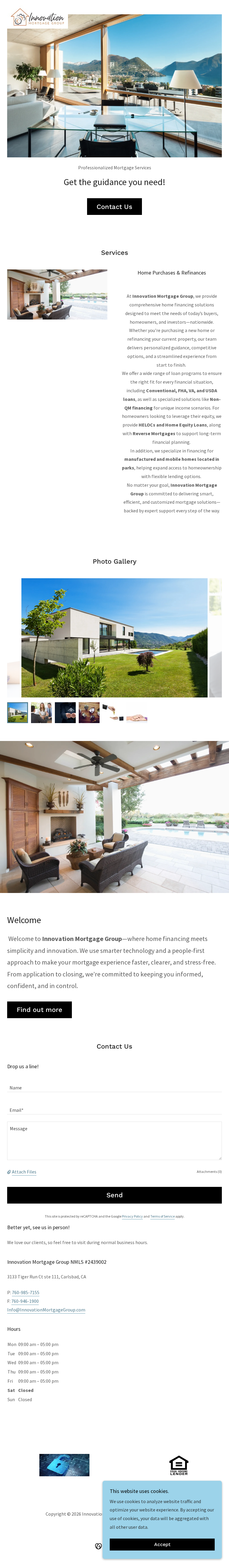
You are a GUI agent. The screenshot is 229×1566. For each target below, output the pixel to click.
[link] (37, 7)
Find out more (39, 1009)
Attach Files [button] (24, 1172)
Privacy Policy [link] (132, 1216)
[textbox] (114, 1084)
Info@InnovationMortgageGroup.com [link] (46, 1310)
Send (114, 1195)
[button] (9, 1172)
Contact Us (114, 206)
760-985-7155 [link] (25, 1292)
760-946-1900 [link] (25, 1301)
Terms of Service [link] (162, 1216)
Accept (162, 1545)
